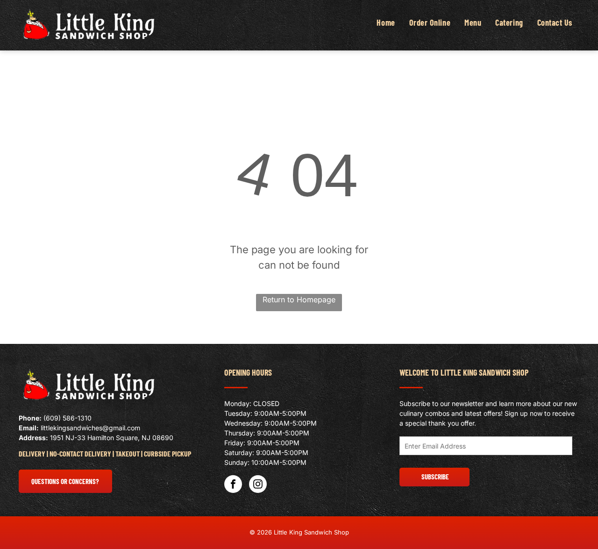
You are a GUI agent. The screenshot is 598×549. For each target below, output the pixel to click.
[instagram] (258, 485)
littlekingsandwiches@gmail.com (90, 428)
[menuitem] (386, 23)
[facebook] (233, 485)
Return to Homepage (299, 299)
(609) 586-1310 (67, 418)
